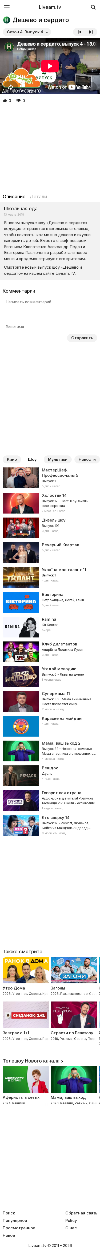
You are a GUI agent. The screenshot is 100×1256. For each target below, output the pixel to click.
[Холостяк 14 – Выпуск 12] (50, 503)
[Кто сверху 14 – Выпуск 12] (50, 825)
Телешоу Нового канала (31, 1061)
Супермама (54, 693)
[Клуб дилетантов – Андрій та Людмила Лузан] (50, 651)
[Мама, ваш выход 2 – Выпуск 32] (50, 751)
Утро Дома (14, 988)
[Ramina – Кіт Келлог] (50, 627)
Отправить (82, 337)
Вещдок (50, 767)
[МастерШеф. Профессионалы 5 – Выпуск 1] (50, 478)
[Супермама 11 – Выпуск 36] (50, 701)
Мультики (57, 459)
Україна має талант (62, 569)
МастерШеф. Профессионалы (58, 472)
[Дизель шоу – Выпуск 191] (50, 528)
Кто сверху (53, 817)
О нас (71, 1228)
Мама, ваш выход (59, 743)
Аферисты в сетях (21, 1097)
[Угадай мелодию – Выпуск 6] (50, 676)
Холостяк (51, 495)
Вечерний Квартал (60, 544)
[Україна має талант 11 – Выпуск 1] (50, 577)
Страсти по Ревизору (72, 1032)
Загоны (58, 988)
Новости (87, 459)
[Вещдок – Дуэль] (50, 775)
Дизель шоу (54, 520)
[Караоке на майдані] (50, 726)
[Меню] (7, 7)
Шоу (32, 459)
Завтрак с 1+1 (16, 1032)
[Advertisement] (50, 148)
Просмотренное (19, 1228)
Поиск (9, 1213)
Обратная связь (81, 1213)
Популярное (15, 1220)
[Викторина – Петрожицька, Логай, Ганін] (50, 602)
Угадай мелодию (59, 668)
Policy (71, 1220)
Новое (9, 1235)
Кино (12, 459)
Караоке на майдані (62, 718)
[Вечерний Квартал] (50, 552)
